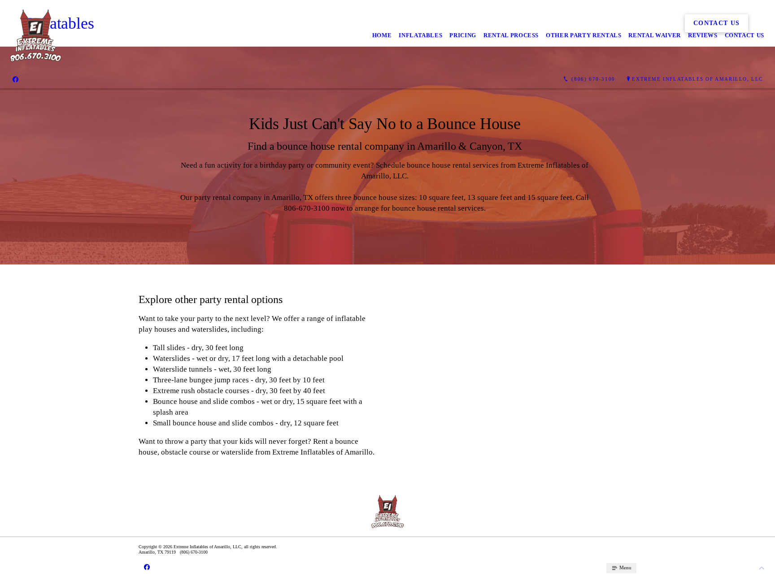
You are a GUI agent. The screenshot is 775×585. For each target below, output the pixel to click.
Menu (624, 567)
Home (382, 35)
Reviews (703, 35)
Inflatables (420, 35)
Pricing (462, 35)
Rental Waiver (654, 35)
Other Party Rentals (583, 35)
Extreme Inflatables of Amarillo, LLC (697, 79)
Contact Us (745, 35)
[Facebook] (15, 79)
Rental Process (511, 35)
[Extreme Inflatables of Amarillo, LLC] (35, 35)
